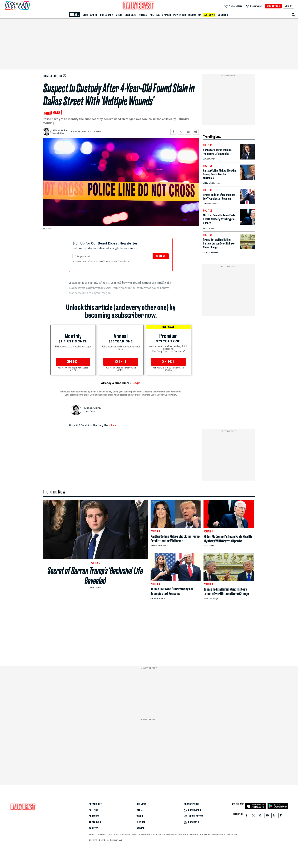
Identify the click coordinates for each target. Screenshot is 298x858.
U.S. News (209, 14)
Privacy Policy (123, 261)
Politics (155, 14)
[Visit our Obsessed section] (28, 6)
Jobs (115, 835)
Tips (109, 835)
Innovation (194, 14)
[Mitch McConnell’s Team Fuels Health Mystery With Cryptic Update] (247, 223)
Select (73, 362)
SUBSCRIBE (273, 6)
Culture (140, 822)
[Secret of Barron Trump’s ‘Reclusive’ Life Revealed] (247, 158)
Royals (143, 14)
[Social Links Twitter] (253, 816)
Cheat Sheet (90, 14)
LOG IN (288, 6)
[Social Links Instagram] (260, 816)
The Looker (106, 14)
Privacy (142, 835)
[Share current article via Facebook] (173, 132)
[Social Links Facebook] (246, 816)
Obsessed (130, 14)
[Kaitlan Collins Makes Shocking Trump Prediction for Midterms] (247, 179)
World (139, 816)
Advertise (125, 835)
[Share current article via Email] (188, 132)
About (92, 835)
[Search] (293, 15)
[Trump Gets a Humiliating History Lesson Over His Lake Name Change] (247, 248)
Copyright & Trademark (224, 835)
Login (136, 383)
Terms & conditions (200, 835)
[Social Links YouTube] (267, 816)
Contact (101, 835)
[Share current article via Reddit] (196, 132)
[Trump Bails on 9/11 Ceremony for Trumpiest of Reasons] (247, 203)
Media (119, 14)
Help (134, 835)
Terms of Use (109, 261)
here (113, 425)
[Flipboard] (281, 816)
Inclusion (183, 835)
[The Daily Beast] (138, 6)
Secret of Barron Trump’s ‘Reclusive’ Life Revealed (95, 575)
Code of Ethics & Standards (162, 835)
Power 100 (179, 14)
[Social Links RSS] (274, 816)
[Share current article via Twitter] (181, 132)
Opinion (166, 14)
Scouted (222, 14)
